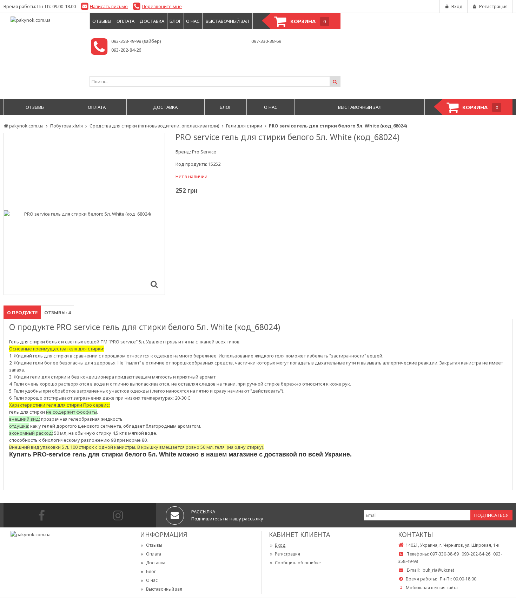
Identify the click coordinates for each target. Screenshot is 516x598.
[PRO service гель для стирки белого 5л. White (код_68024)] (154, 284)
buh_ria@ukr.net (438, 570)
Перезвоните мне (162, 6)
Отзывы (154, 545)
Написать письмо (109, 6)
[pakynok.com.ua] (43, 20)
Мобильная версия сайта (432, 588)
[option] (84, 214)
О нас (152, 580)
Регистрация (287, 554)
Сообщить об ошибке (297, 563)
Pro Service (204, 152)
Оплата (153, 554)
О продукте (22, 312)
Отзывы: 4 (57, 312)
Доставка (155, 563)
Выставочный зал (164, 589)
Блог (151, 571)
